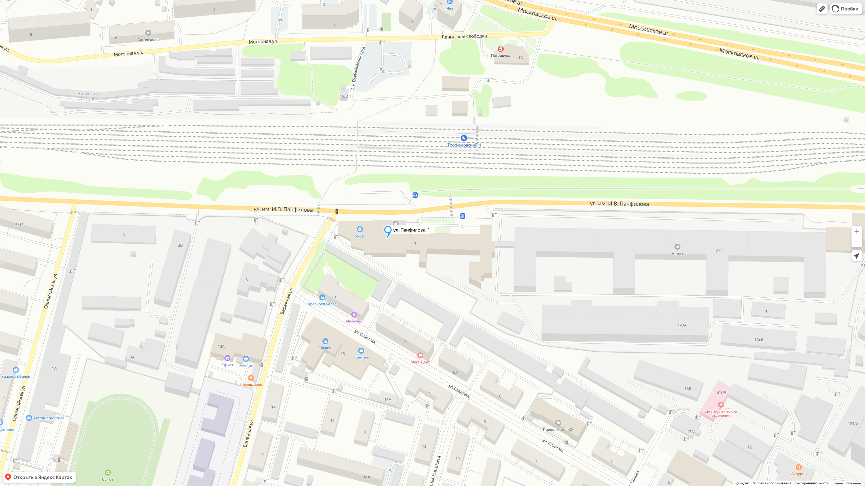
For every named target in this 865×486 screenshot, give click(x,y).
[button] (822, 8)
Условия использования (772, 483)
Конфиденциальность (811, 483)
